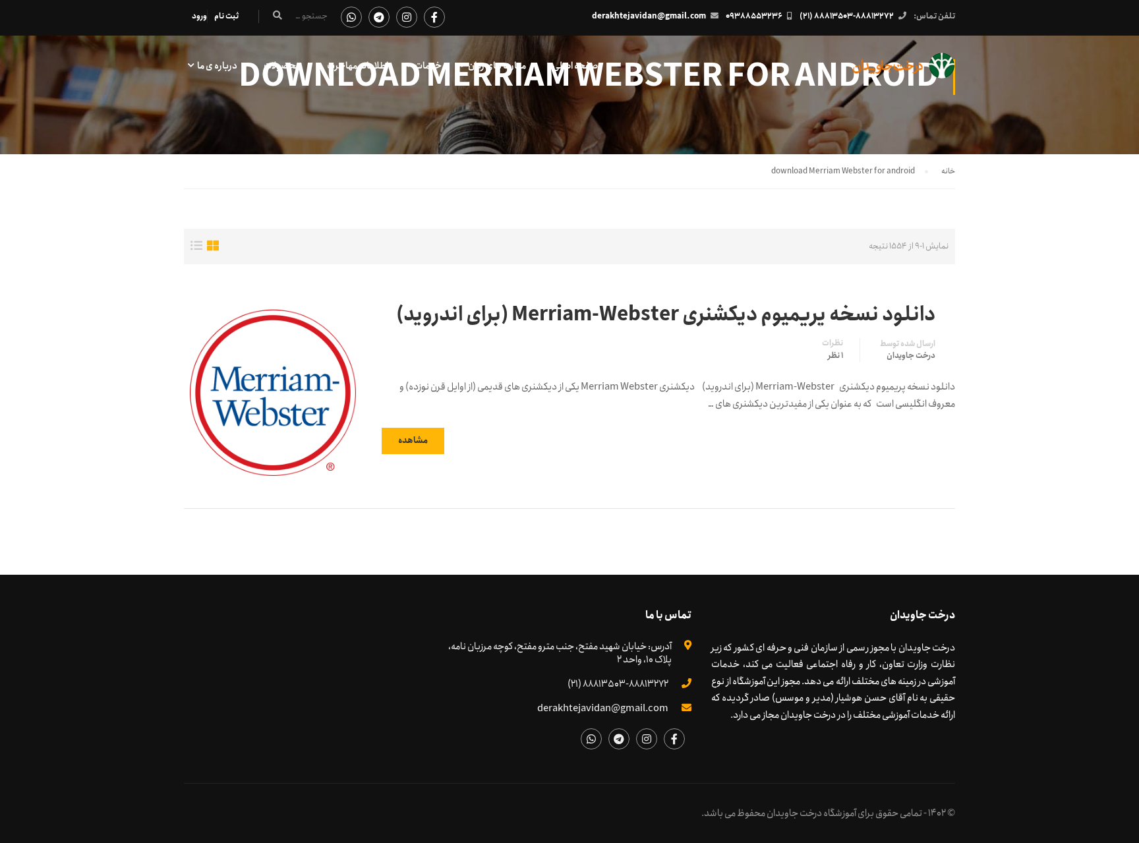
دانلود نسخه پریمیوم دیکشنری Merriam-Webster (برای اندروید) (665, 315)
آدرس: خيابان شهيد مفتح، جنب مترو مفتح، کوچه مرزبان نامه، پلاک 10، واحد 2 (560, 653)
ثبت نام (226, 16)
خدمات (428, 66)
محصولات (282, 66)
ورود (199, 16)
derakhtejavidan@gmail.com (649, 16)
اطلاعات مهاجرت (357, 66)
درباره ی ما (217, 66)
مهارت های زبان (497, 66)
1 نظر (835, 356)
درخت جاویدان (911, 356)
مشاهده (413, 441)
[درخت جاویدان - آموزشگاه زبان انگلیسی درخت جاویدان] (904, 72)
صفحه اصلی (575, 66)
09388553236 (754, 16)
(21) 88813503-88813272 (847, 16)
